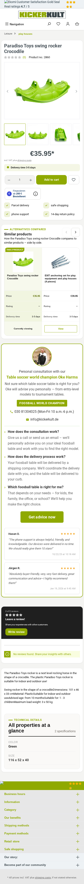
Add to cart (51, 179)
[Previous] (7, 90)
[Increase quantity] (31, 179)
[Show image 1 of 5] (26, 113)
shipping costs (24, 160)
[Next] (76, 90)
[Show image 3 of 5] (42, 113)
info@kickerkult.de (44, 419)
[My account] (68, 24)
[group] (42, 90)
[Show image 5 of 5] (57, 113)
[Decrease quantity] (9, 179)
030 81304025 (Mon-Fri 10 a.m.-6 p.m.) (44, 412)
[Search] (49, 24)
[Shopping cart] (77, 24)
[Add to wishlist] (73, 179)
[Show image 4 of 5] (50, 113)
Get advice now (42, 517)
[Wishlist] (58, 24)
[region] (42, 90)
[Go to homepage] (42, 15)
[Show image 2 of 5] (34, 113)
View (61, 328)
